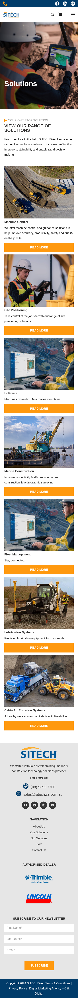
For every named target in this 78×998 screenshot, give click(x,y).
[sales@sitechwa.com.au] (19, 794)
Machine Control (16, 222)
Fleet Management (17, 554)
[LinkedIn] (34, 805)
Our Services (39, 838)
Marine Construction (19, 471)
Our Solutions (39, 832)
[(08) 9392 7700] (27, 786)
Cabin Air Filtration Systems (24, 710)
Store (39, 844)
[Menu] (72, 14)
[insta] (73, 3)
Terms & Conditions (57, 983)
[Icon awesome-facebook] (57, 3)
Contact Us (39, 850)
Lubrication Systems (19, 632)
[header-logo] (11, 14)
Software (10, 393)
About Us (39, 826)
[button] (52, 14)
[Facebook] (25, 805)
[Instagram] (43, 805)
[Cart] (60, 14)
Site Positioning (15, 310)
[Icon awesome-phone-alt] (5, 3)
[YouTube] (52, 805)
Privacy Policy (18, 988)
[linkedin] (65, 3)
